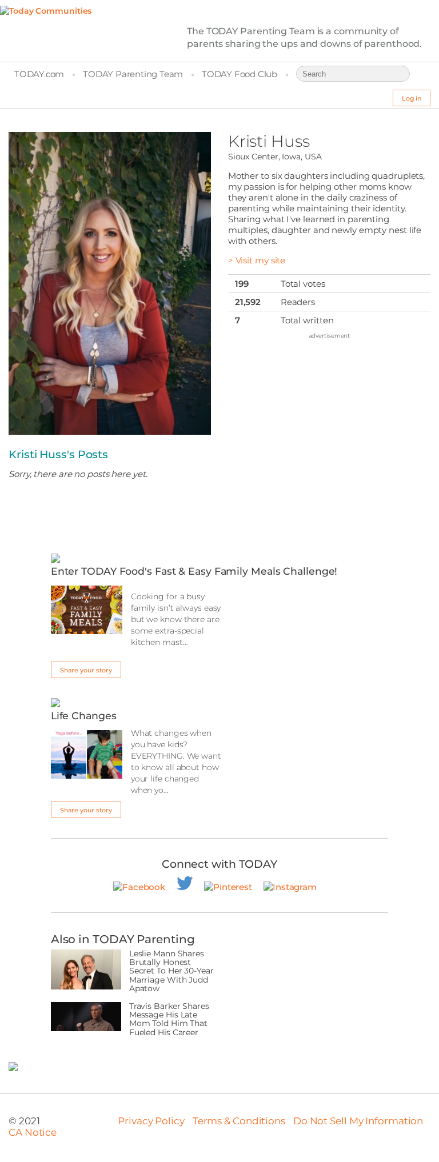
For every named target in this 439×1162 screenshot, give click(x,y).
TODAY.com (39, 74)
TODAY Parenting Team (133, 74)
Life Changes (84, 716)
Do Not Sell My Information (358, 1121)
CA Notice (33, 1132)
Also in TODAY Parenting (123, 939)
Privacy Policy (151, 1121)
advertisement (329, 335)
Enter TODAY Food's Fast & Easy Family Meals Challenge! (194, 571)
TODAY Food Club (239, 74)
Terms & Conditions (239, 1121)
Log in (411, 98)
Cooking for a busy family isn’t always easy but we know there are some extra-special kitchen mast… (176, 619)
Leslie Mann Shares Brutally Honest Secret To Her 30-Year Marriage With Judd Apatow (171, 971)
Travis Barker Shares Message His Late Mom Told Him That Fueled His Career (169, 1019)
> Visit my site (257, 260)
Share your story (86, 670)
